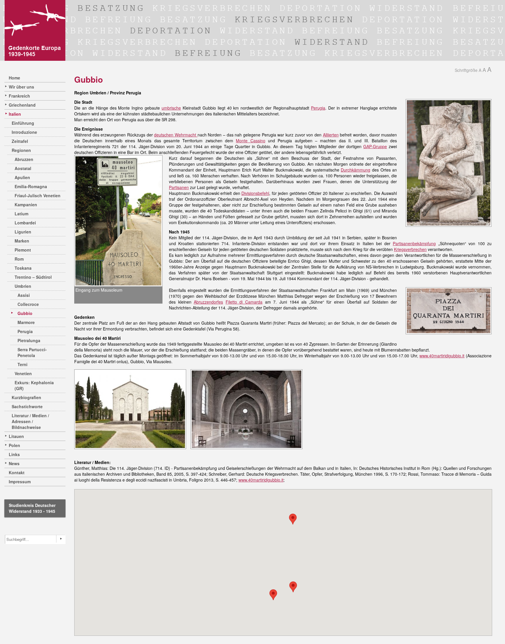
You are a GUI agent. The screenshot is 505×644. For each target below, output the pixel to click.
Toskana (23, 268)
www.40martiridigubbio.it (441, 356)
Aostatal (23, 168)
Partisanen (179, 187)
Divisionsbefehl (255, 193)
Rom (19, 259)
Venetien (23, 373)
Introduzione (24, 132)
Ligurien (23, 232)
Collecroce (28, 304)
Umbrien (23, 286)
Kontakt (17, 472)
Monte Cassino (250, 140)
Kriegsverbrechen (410, 249)
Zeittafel (20, 141)
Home (14, 78)
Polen (14, 445)
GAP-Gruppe (375, 146)
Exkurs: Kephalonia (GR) (34, 385)
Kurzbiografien (26, 397)
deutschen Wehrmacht (175, 135)
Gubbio (25, 313)
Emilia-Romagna (31, 186)
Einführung (23, 123)
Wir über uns (21, 87)
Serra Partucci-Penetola (32, 352)
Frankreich (19, 96)
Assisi (24, 295)
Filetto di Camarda (244, 302)
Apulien (22, 177)
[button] (293, 586)
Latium (21, 214)
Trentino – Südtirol (33, 277)
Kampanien (26, 204)
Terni (22, 364)
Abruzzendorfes (208, 302)
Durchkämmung (355, 170)
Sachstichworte (27, 406)
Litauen (16, 436)
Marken (22, 241)
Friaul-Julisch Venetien (37, 195)
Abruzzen (24, 159)
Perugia (25, 331)
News (14, 463)
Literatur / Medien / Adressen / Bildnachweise (30, 421)
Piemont (23, 250)
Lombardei (25, 223)
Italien (15, 114)
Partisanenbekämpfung (414, 243)
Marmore (26, 322)
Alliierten (331, 135)
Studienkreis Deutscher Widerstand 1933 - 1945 (32, 508)
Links (14, 454)
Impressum (20, 481)
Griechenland (22, 105)
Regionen (21, 150)
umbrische (171, 108)
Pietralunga (29, 340)
